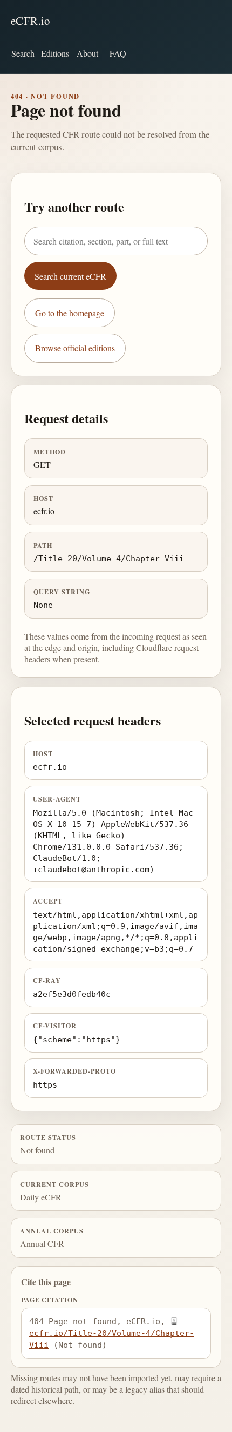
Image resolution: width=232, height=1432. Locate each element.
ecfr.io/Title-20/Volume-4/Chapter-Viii (111, 1338)
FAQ (118, 53)
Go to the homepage (69, 312)
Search (23, 53)
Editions (55, 53)
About (87, 53)
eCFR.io (30, 20)
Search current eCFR (70, 276)
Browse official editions (75, 348)
